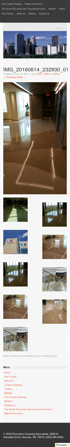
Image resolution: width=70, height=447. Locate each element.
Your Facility (7, 13)
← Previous (10, 77)
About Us (21, 13)
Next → (21, 77)
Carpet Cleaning (13, 385)
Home (62, 9)
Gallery (56, 74)
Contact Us (44, 13)
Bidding (32, 13)
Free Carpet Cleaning (11, 4)
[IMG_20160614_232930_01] (35, 138)
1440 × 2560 (42, 74)
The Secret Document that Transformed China (23, 9)
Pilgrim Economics (33, 4)
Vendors (52, 9)
